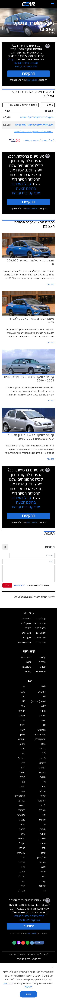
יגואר (23, 791)
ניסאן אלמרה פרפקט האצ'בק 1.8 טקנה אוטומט (34, 125)
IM (44, 696)
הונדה (22, 777)
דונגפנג (42, 767)
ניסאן (23, 824)
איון (44, 725)
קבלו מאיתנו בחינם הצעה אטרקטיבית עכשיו (23, 62)
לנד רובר (21, 800)
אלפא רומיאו (40, 734)
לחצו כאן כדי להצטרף (29, 959)
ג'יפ (23, 753)
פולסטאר (21, 852)
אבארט (22, 710)
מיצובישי (21, 814)
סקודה (43, 843)
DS (23, 687)
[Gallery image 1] (4, 28)
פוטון (43, 852)
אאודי (43, 710)
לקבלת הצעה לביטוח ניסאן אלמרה (39, 140)
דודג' (23, 763)
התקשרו (28, 73)
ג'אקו (23, 748)
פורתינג (22, 862)
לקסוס (22, 805)
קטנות (43, 657)
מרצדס (22, 819)
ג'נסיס (43, 758)
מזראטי (21, 810)
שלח (7, 585)
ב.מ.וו (43, 743)
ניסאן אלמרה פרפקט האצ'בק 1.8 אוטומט (36, 117)
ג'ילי (44, 753)
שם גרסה (48, 111)
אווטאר (42, 715)
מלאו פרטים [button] (32, 933)
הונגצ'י (43, 777)
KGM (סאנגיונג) (38, 701)
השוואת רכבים (39, 623)
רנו (44, 890)
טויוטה (22, 786)
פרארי (43, 871)
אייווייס (22, 725)
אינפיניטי (42, 729)
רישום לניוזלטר (24, 642)
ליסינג (28, 628)
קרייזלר (42, 886)
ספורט (43, 666)
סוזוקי (43, 833)
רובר (23, 886)
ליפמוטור (41, 800)
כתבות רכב (40, 628)
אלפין (22, 734)
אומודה (22, 715)
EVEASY (42, 691)
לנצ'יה (43, 805)
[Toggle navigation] (52, 4)
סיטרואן (42, 838)
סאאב (43, 829)
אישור (29, 994)
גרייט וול (21, 758)
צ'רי (44, 876)
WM (23, 706)
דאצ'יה (42, 763)
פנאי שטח (41, 671)
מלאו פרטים (32, 79)
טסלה (43, 791)
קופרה (43, 881)
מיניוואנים (26, 666)
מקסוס (42, 819)
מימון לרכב (26, 623)
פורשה (43, 862)
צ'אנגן (22, 871)
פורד (23, 857)
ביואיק (22, 743)
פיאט (43, 866)
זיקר (44, 786)
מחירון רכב (41, 642)
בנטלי (43, 748)
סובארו (22, 829)
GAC (23, 691)
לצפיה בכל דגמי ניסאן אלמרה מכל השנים (33, 131)
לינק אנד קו (20, 796)
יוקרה (28, 662)
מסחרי (28, 671)
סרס (44, 848)
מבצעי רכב (40, 637)
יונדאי (43, 796)
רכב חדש (26, 632)
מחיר (7, 111)
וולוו (23, 781)
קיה (23, 881)
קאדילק (21, 876)
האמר (22, 772)
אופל (43, 720)
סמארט (21, 838)
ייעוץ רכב (26, 637)
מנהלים (42, 662)
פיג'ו (23, 866)
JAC (23, 696)
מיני (44, 814)
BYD (43, 686)
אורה (23, 720)
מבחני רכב (40, 632)
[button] (40, 942)
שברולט (21, 890)
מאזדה (42, 810)
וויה (44, 781)
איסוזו (22, 729)
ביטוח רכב (26, 618)
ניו (45, 824)
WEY (43, 706)
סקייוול (22, 843)
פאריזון (22, 848)
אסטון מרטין (40, 739)
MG (23, 701)
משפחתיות (26, 657)
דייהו (23, 767)
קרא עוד (50, 284)
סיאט (23, 833)
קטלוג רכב (41, 618)
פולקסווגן (41, 857)
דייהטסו (42, 772)
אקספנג (21, 739)
